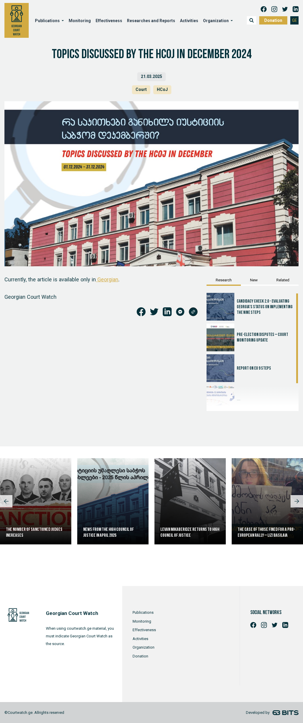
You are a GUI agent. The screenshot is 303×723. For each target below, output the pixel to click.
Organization (143, 647)
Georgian (107, 279)
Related (282, 280)
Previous (6, 501)
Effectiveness (109, 20)
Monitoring (80, 20)
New (254, 280)
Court (141, 89)
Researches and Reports (151, 20)
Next (297, 501)
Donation (273, 20)
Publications (143, 612)
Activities (189, 20)
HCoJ (162, 89)
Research (224, 280)
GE (294, 20)
